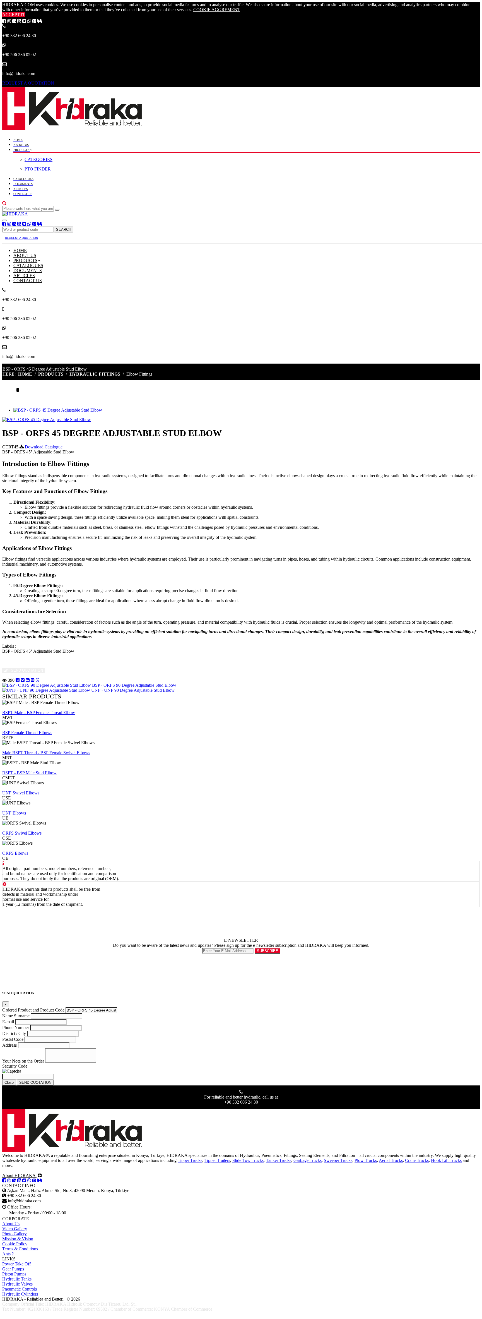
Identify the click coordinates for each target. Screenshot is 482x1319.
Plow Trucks (366, 1160)
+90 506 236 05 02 (19, 54)
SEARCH (63, 229)
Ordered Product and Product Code (33, 1010)
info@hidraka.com (18, 356)
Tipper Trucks (190, 1160)
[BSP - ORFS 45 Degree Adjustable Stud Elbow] (57, 410)
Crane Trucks (417, 1160)
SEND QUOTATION (26, 670)
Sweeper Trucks (338, 1160)
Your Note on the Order (23, 1061)
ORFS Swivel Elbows (22, 833)
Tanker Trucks (278, 1160)
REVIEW (11, 707)
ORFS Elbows (15, 853)
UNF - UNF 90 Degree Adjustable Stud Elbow (132, 690)
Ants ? (8, 1253)
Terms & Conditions (20, 1248)
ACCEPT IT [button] (13, 14)
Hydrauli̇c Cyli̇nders (20, 1294)
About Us (11, 1223)
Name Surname (16, 1015)
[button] (4, 203)
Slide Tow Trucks (248, 1160)
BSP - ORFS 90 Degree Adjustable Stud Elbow (133, 685)
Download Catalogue (43, 447)
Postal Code (12, 1039)
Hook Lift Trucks (446, 1160)
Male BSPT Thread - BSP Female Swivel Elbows (46, 752)
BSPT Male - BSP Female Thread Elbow (38, 712)
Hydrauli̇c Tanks (17, 1279)
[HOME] (72, 128)
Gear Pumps (13, 1269)
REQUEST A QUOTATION (28, 83)
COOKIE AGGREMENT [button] (216, 9)
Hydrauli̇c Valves (17, 1284)
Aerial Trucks (391, 1160)
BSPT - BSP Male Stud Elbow (29, 772)
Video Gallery (14, 1228)
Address (9, 1045)
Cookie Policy (14, 1243)
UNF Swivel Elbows (20, 793)
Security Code (14, 1066)
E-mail (8, 1021)
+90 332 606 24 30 (19, 35)
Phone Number (15, 1027)
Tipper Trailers (217, 1160)
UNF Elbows (14, 813)
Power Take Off (16, 1264)
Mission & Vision (17, 1238)
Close (9, 1082)
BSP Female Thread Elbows (27, 732)
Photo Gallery (14, 1233)
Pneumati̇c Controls (19, 1289)
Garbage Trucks (307, 1160)
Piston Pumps (14, 1274)
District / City (14, 1033)
